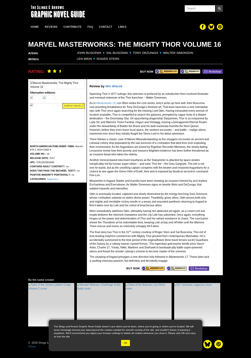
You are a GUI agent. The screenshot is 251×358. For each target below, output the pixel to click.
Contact (105, 26)
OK (125, 342)
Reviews (51, 26)
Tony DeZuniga (145, 53)
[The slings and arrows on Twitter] (211, 27)
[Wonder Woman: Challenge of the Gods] (100, 304)
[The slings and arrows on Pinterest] (220, 27)
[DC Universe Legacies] (197, 304)
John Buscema (89, 53)
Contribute (72, 26)
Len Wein (84, 59)
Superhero (52, 179)
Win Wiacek (113, 86)
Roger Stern (108, 59)
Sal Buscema (117, 53)
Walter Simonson (178, 53)
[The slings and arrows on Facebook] (203, 27)
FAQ (90, 26)
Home (35, 26)
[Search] (219, 8)
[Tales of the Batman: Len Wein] (149, 304)
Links (122, 26)
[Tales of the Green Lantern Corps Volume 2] (51, 304)
